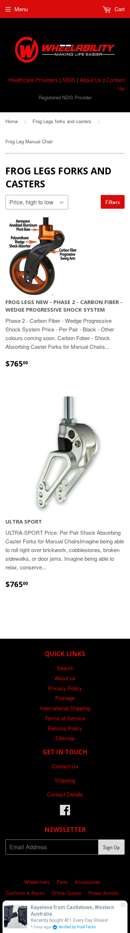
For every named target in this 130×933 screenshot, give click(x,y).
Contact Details (65, 794)
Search (65, 668)
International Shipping (65, 708)
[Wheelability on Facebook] (65, 812)
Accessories (88, 881)
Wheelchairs (37, 881)
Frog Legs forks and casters (61, 121)
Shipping (65, 780)
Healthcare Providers (33, 79)
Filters (112, 202)
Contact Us (65, 766)
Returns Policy (65, 728)
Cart (119, 9)
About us (65, 678)
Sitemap (65, 738)
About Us (91, 79)
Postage (65, 698)
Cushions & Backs (25, 892)
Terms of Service (65, 718)
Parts (62, 881)
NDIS (68, 79)
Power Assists (103, 892)
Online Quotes (67, 892)
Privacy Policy (65, 688)
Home (11, 121)
